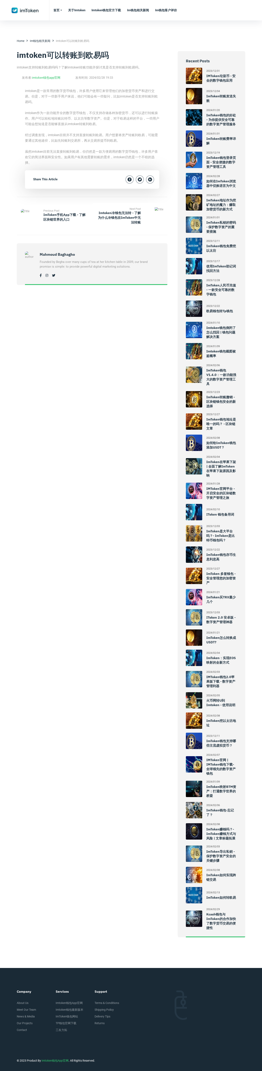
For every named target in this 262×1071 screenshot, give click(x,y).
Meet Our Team (26, 1009)
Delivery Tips (102, 1016)
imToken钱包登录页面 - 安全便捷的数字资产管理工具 (221, 162)
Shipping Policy (104, 1009)
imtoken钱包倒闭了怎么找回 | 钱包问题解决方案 (221, 332)
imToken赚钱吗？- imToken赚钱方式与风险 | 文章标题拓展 (221, 833)
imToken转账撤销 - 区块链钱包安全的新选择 (221, 401)
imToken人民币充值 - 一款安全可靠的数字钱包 (221, 289)
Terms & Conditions (107, 1003)
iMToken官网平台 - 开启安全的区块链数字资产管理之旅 (221, 493)
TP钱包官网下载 (66, 1023)
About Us (22, 1003)
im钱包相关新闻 (40, 41)
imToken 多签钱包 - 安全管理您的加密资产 (221, 578)
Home (20, 41)
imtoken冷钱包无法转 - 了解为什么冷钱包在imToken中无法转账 (119, 217)
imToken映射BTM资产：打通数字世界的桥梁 (221, 791)
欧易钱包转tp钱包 (219, 311)
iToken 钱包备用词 (220, 514)
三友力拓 (61, 1030)
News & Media (26, 1016)
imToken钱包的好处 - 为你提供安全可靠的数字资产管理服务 (221, 119)
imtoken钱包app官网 (46, 78)
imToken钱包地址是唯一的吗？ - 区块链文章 (221, 423)
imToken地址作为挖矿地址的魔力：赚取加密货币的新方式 (221, 204)
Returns (100, 1023)
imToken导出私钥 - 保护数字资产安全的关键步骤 (221, 855)
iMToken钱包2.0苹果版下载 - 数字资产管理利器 (220, 681)
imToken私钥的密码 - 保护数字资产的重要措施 (221, 226)
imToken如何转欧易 (221, 897)
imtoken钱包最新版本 (69, 1009)
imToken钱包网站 (67, 1016)
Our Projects (25, 1023)
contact (22, 1030)
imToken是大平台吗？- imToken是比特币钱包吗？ (220, 535)
